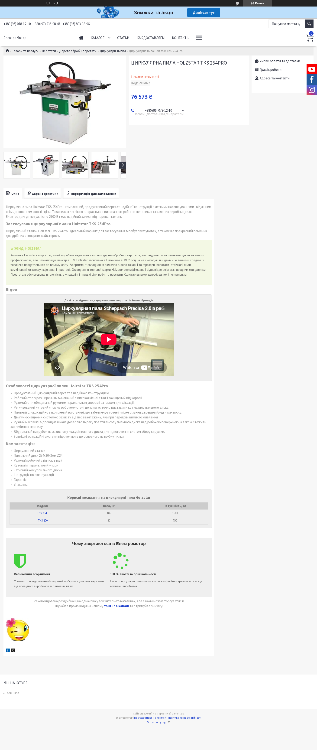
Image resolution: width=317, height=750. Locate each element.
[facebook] (8, 651)
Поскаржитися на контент (150, 717)
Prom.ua (179, 713)
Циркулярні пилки (113, 51)
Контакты (180, 38)
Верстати (49, 51)
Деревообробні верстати (78, 51)
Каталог (97, 38)
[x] (13, 651)
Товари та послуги (25, 51)
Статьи (123, 38)
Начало (81, 37)
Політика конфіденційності (184, 717)
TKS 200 (43, 520)
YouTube (13, 693)
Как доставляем (151, 38)
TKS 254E (42, 513)
